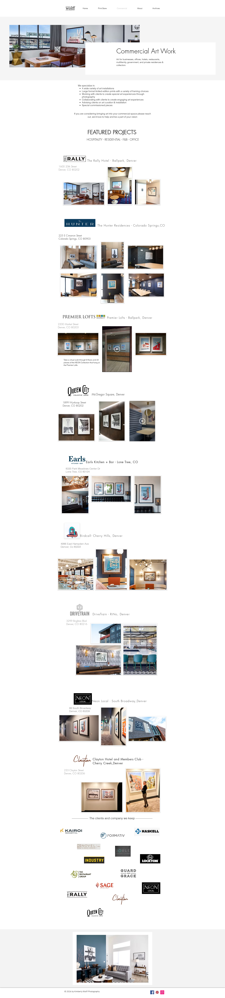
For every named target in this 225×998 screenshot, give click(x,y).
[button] (112, 958)
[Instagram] (162, 992)
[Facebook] (152, 992)
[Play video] (117, 349)
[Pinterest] (157, 992)
